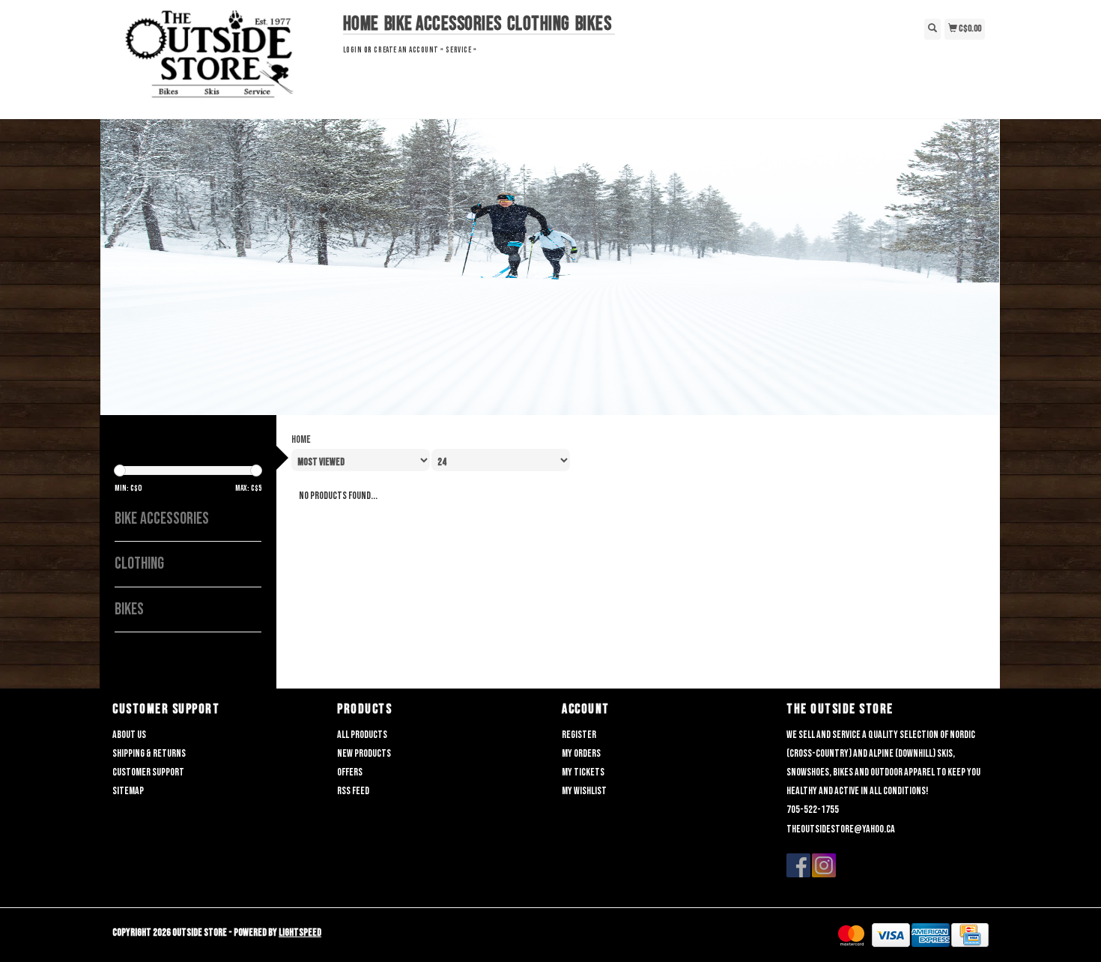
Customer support (148, 772)
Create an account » (408, 50)
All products (362, 734)
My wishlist (584, 790)
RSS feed (353, 790)
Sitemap (128, 790)
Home (361, 24)
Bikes (593, 24)
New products (364, 753)
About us (129, 734)
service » (461, 50)
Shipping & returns (149, 753)
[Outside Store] (222, 57)
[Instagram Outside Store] (824, 865)
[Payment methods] (851, 935)
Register (579, 734)
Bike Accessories (443, 24)
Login (353, 50)
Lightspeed (300, 932)
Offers (350, 772)
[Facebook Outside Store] (798, 865)
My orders (581, 753)
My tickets (583, 772)
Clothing (538, 24)
